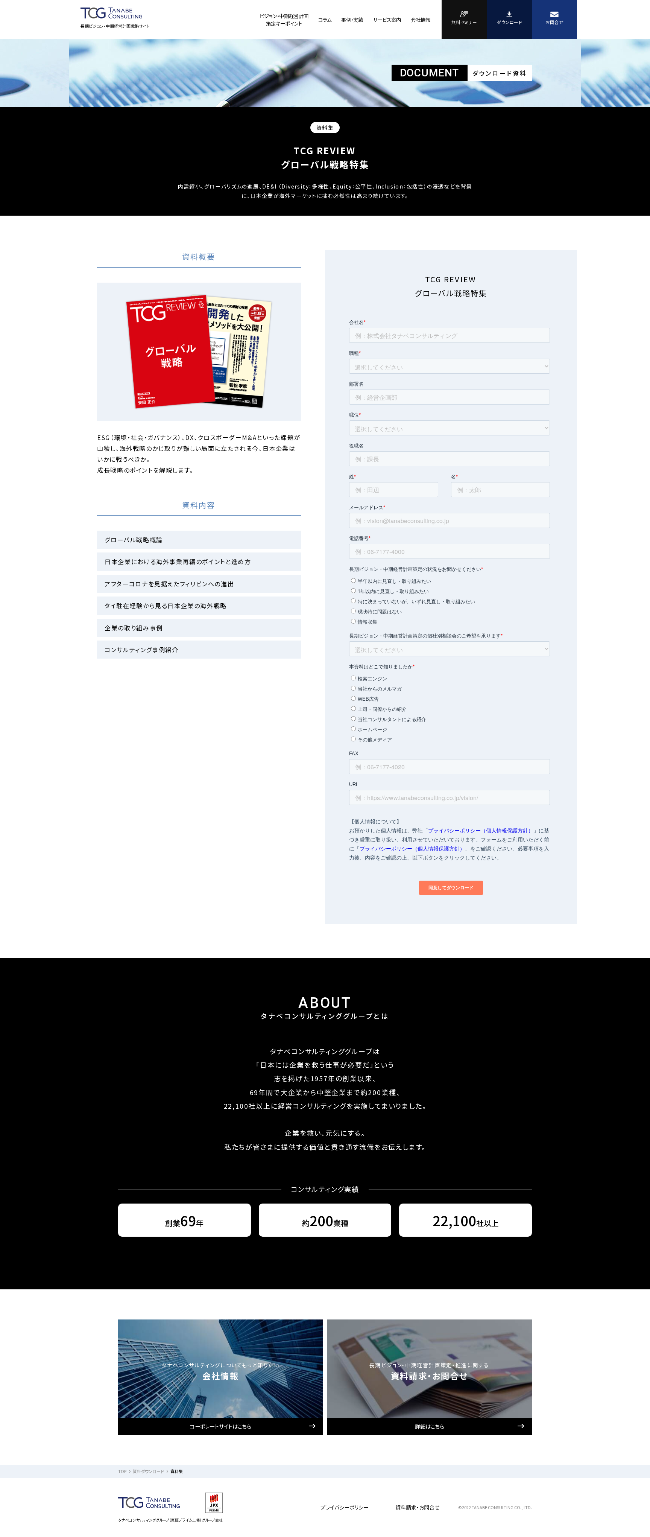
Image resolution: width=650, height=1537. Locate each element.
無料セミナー (464, 22)
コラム (324, 19)
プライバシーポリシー (344, 1507)
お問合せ (554, 22)
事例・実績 (352, 19)
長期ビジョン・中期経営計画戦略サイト (114, 26)
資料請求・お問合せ (417, 1507)
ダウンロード (509, 22)
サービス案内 (387, 19)
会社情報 (420, 19)
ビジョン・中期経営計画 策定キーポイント (284, 19)
